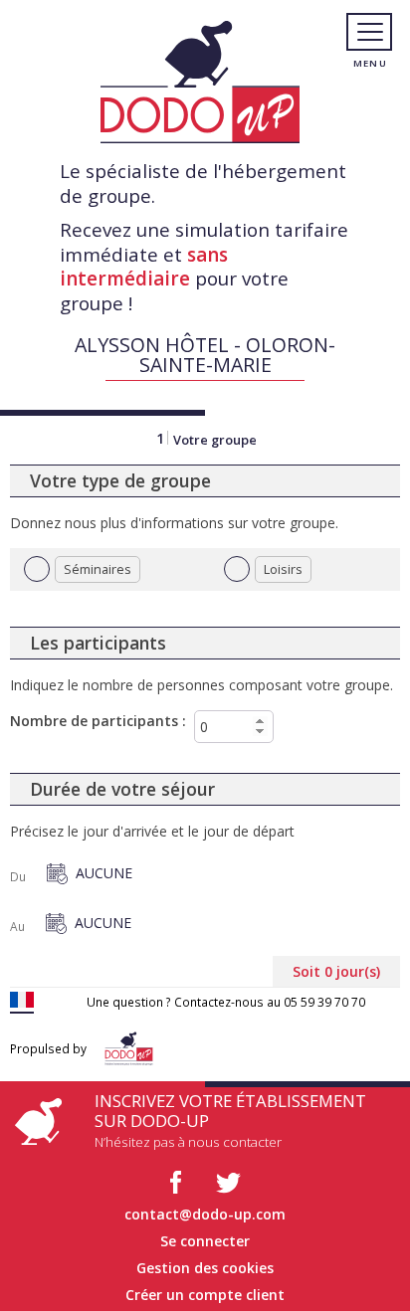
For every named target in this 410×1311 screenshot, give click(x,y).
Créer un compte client (205, 1294)
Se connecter (205, 1240)
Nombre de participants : (98, 720)
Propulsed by (48, 1048)
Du (18, 877)
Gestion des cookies (205, 1267)
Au (17, 927)
